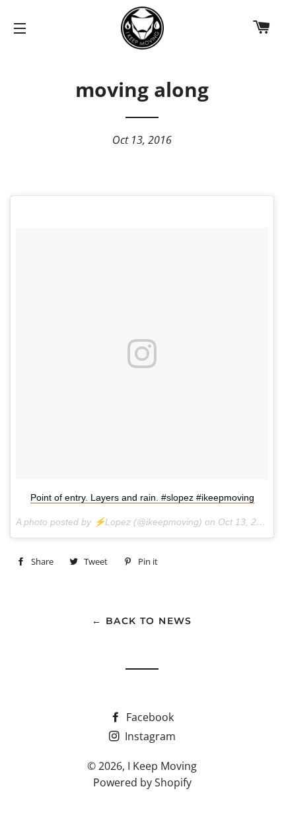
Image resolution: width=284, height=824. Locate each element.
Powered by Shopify (142, 782)
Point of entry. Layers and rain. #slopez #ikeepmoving (142, 497)
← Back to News (142, 621)
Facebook (149, 717)
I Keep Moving (162, 766)
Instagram (149, 736)
